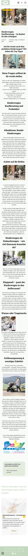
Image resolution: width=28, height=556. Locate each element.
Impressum (7, 551)
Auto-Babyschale (8, 302)
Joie (22, 192)
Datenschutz (14, 551)
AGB (19, 551)
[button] (2, 553)
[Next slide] (24, 516)
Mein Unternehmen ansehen (12, 471)
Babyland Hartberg (14, 439)
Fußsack (20, 421)
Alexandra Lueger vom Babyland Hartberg (16, 40)
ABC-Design (7, 203)
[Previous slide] (4, 516)
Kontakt (23, 551)
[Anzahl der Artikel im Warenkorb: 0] (21, 2)
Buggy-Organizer (20, 399)
